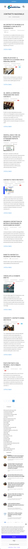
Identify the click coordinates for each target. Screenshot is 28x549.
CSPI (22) (5, 417)
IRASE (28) (5, 433)
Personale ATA (11, 66)
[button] (26, 524)
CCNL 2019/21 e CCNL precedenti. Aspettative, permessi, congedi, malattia (15, 515)
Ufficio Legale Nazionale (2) (9, 448)
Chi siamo (14, 1)
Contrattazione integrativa (15, 63)
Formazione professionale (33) (9, 427)
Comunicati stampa (13, 98)
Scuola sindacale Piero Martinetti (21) (11, 443)
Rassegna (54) (6, 440)
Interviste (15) (6, 431)
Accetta (14, 536)
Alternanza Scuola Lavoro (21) (9, 410)
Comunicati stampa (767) (8, 411)
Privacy (15, 547)
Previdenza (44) (6, 438)
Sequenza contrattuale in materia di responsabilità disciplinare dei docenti (12, 223)
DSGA (10, 185)
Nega (14, 540)
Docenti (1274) (6, 421)
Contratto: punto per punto (13, 180)
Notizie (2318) (6, 434)
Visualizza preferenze (14, 544)
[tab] (8, 406)
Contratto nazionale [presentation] (8, 453)
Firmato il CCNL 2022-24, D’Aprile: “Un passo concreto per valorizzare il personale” (16, 495)
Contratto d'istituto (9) (8, 415)
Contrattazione (13, 30)
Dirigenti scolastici (18, 183)
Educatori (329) (6, 424)
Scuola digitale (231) (7, 441)
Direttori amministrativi (9, 183)
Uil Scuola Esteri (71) (7, 450)
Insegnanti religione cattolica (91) (10, 430)
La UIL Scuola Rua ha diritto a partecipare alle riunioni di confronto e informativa (16, 505)
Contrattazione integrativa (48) (10, 414)
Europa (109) (6, 425)
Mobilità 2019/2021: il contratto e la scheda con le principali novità (13, 59)
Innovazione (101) (7, 428)
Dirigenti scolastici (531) (8, 420)
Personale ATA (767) (7, 435)
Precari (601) (6, 437)
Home (10, 16)
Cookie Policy (10, 547)
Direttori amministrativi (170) (9, 418)
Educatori (19, 65)
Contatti (18, 547)
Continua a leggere (8, 49)
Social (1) (5, 445)
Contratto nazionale (15, 16)
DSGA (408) (5, 423)
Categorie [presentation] (8, 406)
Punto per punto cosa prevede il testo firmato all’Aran (12, 365)
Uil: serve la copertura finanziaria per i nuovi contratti (11, 94)
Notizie (7, 32)
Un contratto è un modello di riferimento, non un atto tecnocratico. (13, 26)
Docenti (14, 65)
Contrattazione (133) (7, 413)
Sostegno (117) (6, 447)
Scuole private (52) (7, 444)
